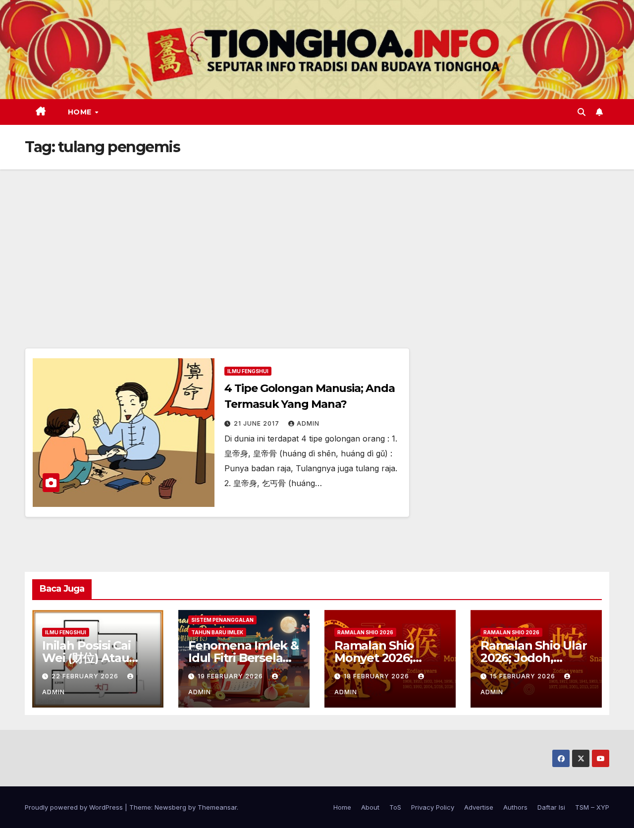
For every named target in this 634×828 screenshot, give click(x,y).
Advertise (478, 807)
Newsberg (170, 807)
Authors (515, 807)
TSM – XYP (592, 807)
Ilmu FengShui (247, 371)
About (370, 807)
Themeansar (217, 807)
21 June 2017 (257, 423)
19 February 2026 (231, 676)
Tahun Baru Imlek (217, 632)
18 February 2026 (377, 676)
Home (81, 112)
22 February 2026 (86, 676)
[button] (581, 112)
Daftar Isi (551, 807)
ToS (395, 807)
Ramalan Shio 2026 (365, 632)
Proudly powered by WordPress (75, 807)
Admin (308, 423)
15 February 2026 (523, 676)
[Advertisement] (317, 243)
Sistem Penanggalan (222, 620)
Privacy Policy (432, 807)
